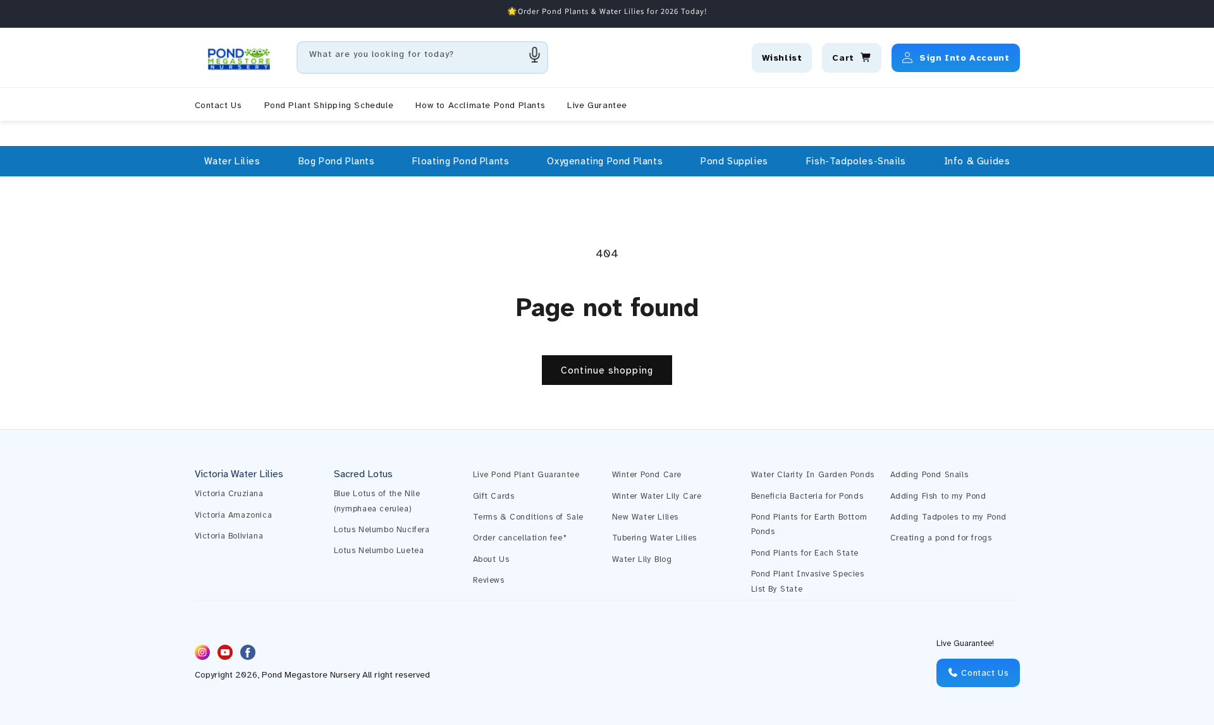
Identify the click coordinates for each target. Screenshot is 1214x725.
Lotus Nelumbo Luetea (379, 550)
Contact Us (984, 672)
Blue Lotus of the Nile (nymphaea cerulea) (377, 501)
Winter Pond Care (647, 475)
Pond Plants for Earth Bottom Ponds (809, 524)
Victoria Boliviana (229, 536)
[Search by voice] (535, 54)
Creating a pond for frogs (941, 538)
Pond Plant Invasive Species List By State (807, 581)
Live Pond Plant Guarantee (526, 475)
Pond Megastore (295, 675)
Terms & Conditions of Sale (528, 517)
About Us (491, 559)
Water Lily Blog (642, 559)
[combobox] (422, 57)
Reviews (489, 580)
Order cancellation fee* (520, 538)
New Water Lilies (645, 517)
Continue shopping (607, 370)
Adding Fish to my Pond (938, 496)
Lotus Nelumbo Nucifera (382, 530)
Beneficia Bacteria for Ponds (807, 496)
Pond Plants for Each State (805, 553)
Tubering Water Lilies (654, 538)
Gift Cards (494, 496)
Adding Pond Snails (929, 475)
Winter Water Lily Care (657, 496)
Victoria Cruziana (229, 494)
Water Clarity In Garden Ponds (812, 475)
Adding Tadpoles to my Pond (948, 517)
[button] (232, 161)
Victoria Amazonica (234, 515)
